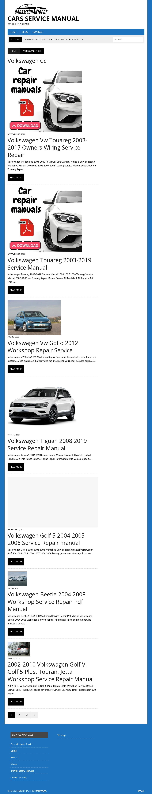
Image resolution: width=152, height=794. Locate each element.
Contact (38, 31)
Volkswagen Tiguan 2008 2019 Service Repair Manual (47, 444)
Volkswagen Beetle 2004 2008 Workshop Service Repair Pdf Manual (47, 601)
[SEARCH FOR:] (128, 39)
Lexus (14, 750)
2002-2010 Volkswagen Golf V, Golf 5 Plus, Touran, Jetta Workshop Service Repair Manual (51, 671)
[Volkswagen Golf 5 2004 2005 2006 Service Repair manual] (53, 525)
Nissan (14, 764)
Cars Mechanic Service (22, 744)
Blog (25, 31)
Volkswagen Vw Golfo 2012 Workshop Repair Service (43, 346)
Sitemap (61, 735)
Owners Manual (18, 777)
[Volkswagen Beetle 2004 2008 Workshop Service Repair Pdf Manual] (17, 584)
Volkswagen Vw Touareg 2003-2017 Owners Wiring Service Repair (47, 147)
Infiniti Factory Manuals (22, 770)
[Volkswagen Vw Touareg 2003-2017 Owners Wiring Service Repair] (45, 130)
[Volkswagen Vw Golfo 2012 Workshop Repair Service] (34, 333)
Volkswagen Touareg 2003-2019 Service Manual (49, 263)
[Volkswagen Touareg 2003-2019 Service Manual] (45, 250)
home (13, 31)
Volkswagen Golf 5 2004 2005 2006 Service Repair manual (46, 539)
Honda (14, 757)
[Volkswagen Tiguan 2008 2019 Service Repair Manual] (42, 430)
